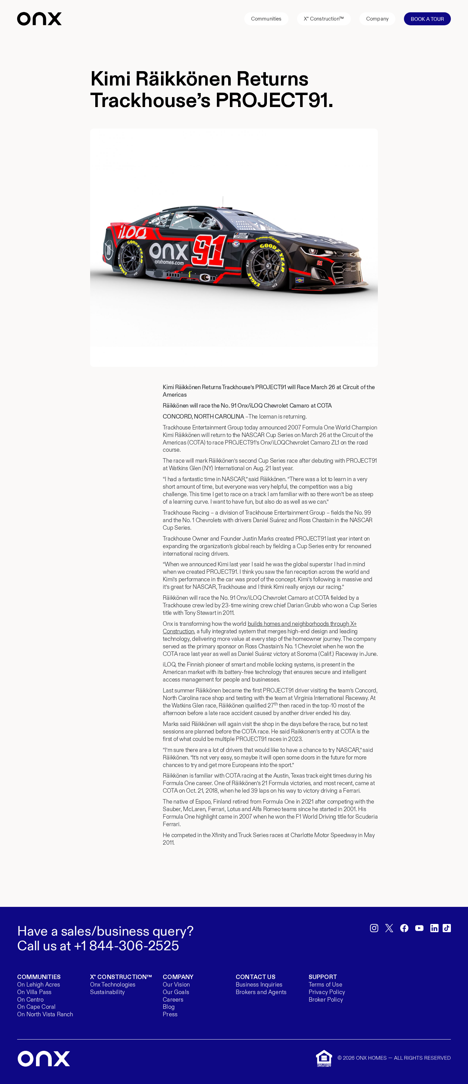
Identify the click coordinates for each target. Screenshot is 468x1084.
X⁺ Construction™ (324, 18)
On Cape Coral (36, 1007)
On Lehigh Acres (38, 985)
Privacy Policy (327, 992)
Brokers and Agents (261, 992)
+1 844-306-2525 (126, 946)
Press (170, 1014)
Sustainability (107, 992)
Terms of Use (325, 985)
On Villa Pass (34, 992)
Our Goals (176, 992)
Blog (169, 1007)
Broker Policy (326, 1000)
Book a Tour (427, 19)
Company (377, 18)
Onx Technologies (113, 985)
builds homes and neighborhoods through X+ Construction (260, 627)
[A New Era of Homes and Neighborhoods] (44, 1059)
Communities (266, 18)
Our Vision (176, 985)
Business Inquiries (259, 985)
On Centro (30, 1000)
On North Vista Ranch (45, 1014)
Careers (173, 1000)
